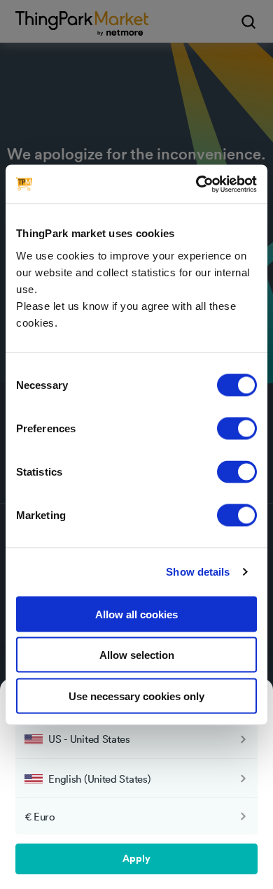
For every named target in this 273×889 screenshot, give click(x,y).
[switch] (237, 428)
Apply (136, 859)
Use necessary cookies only (136, 696)
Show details (198, 572)
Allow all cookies (136, 614)
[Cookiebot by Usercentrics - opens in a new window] (196, 184)
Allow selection (136, 655)
